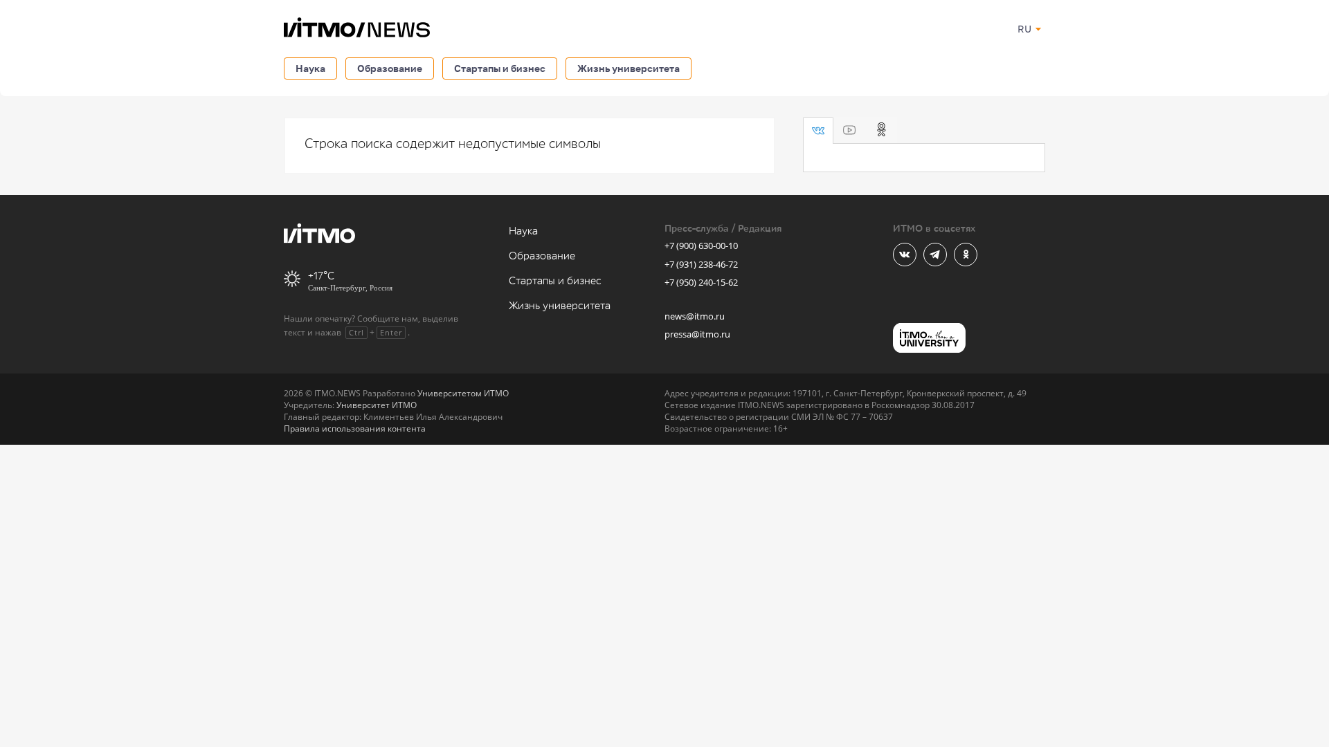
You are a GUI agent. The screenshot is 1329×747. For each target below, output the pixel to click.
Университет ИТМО (376, 405)
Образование (389, 68)
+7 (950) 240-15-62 (701, 282)
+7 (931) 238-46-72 (701, 264)
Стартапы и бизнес (499, 68)
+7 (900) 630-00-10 (701, 245)
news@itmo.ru (694, 316)
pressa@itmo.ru (697, 334)
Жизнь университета (628, 68)
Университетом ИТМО (463, 393)
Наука (310, 68)
